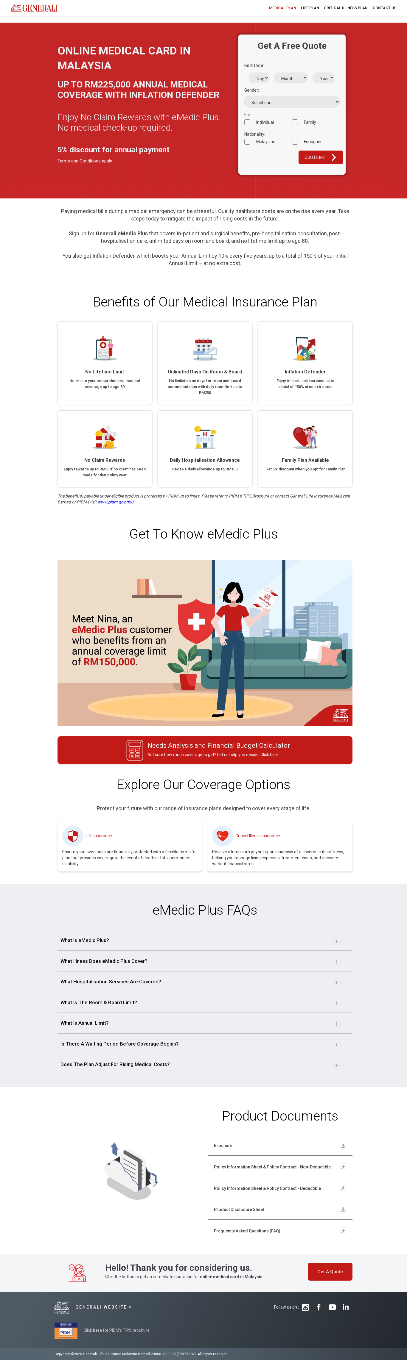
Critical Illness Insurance (257, 835)
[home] (34, 8)
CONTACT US (384, 8)
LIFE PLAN (310, 8)
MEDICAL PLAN (282, 8)
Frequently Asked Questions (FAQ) (247, 1231)
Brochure (223, 1145)
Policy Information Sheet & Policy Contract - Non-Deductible (272, 1167)
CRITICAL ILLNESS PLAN (346, 8)
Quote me (315, 157)
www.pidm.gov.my (114, 502)
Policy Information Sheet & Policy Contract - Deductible (267, 1188)
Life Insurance (99, 835)
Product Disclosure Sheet (239, 1209)
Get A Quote (330, 1271)
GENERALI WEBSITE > (103, 1307)
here (97, 1330)
